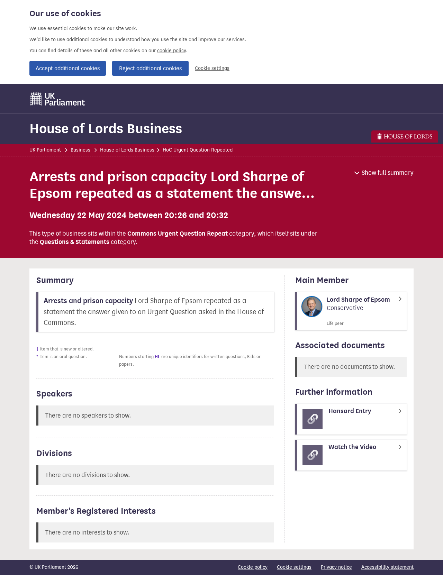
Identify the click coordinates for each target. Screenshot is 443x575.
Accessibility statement (387, 567)
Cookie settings (212, 68)
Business (80, 150)
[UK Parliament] (57, 98)
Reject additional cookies (150, 68)
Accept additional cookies (68, 68)
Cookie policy (253, 567)
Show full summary (388, 172)
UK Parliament (45, 150)
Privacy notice (336, 567)
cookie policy (171, 51)
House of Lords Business (105, 128)
